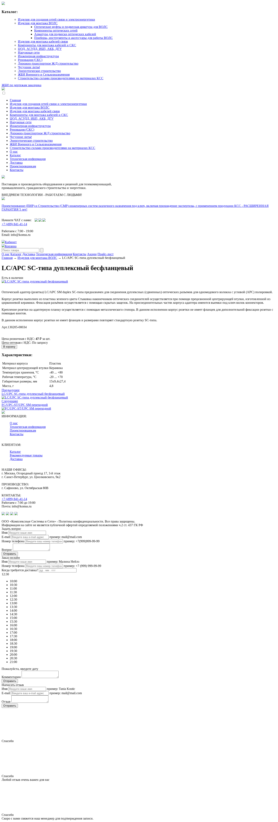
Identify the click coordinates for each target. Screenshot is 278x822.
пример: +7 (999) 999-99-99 (82, 566)
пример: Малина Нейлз (63, 561)
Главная (15, 100)
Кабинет (11, 242)
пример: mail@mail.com (65, 537)
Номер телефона (13, 541)
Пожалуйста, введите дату (20, 669)
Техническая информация (28, 159)
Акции (92, 254)
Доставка (16, 162)
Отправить (9, 553)
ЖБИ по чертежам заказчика (21, 85)
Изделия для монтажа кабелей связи (43, 41)
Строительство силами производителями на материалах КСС (60, 78)
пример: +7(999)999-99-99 (82, 541)
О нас (14, 151)
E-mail (6, 537)
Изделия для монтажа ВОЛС (38, 23)
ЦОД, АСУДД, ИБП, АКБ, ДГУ (40, 49)
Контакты (16, 170)
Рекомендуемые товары (26, 455)
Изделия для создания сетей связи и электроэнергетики (56, 19)
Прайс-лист (105, 254)
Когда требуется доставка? (20, 570)
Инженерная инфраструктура (38, 56)
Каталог (15, 155)
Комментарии (11, 677)
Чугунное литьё (29, 67)
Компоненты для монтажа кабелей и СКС (47, 45)
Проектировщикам (23, 166)
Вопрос (7, 549)
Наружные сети (29, 52)
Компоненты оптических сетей (56, 30)
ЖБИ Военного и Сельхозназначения (44, 74)
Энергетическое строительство (39, 71)
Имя (5, 532)
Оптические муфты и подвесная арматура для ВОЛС (71, 27)
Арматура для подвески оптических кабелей (65, 34)
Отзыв (6, 701)
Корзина (10, 246)
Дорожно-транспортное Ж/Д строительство (48, 63)
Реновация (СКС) (30, 60)
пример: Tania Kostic (61, 689)
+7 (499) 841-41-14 (14, 224)
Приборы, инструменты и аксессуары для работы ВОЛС (73, 38)
